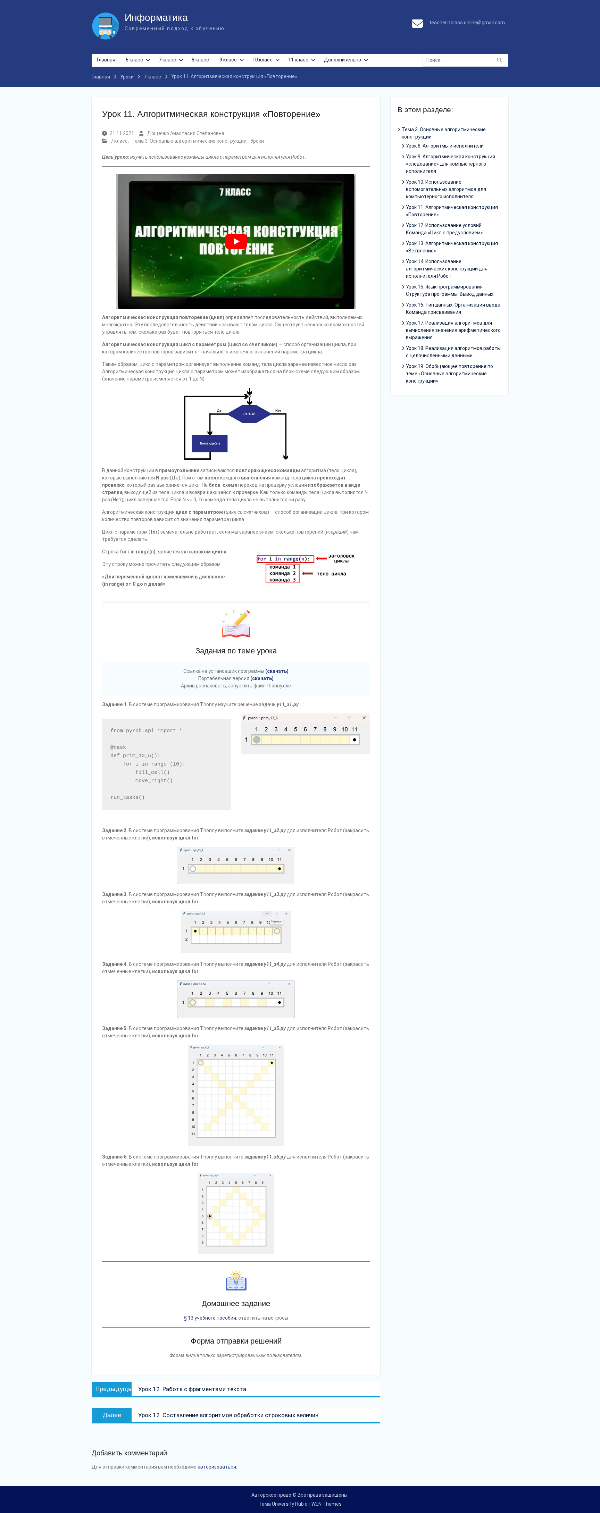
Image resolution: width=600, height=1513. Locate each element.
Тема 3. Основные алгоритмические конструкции (189, 141)
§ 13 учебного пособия (210, 1318)
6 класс (134, 59)
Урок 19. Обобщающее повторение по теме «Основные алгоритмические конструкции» (449, 373)
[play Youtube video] (236, 241)
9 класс (228, 59)
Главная (106, 59)
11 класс (298, 59)
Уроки (257, 141)
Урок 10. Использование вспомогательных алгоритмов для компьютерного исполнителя (446, 189)
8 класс (200, 59)
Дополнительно (342, 59)
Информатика (156, 17)
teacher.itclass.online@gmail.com (467, 22)
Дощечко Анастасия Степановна (185, 133)
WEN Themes (326, 1504)
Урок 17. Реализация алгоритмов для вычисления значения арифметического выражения (453, 330)
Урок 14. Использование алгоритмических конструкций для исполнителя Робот (447, 269)
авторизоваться (217, 1467)
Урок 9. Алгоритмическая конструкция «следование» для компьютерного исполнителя (450, 164)
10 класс (262, 59)
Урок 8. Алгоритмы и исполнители (445, 146)
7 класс (167, 59)
